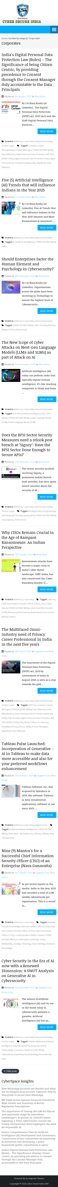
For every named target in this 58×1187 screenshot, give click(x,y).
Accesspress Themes (35, 1178)
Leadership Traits (37, 939)
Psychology (21, 329)
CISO (43, 603)
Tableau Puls (47, 833)
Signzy (10, 519)
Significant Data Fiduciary (13, 730)
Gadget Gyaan (40, 824)
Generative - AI (15, 833)
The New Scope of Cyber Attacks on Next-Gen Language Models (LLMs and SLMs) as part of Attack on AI (29, 350)
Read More (46, 131)
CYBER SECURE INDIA (43, 149)
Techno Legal (8, 145)
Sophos (12, 616)
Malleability (7, 943)
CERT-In (51, 599)
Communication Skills (25, 935)
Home (4, 38)
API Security (17, 515)
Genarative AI (45, 1054)
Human (51, 325)
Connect (40, 935)
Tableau (37, 833)
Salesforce (27, 833)
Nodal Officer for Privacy (36, 722)
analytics (13, 829)
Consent (31, 145)
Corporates (28, 141)
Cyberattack (7, 1054)
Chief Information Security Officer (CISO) (21, 603)
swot (4, 1058)
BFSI (32, 515)
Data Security (14, 718)
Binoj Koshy (40, 96)
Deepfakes (18, 1054)
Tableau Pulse (8, 837)
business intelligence (27, 829)
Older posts (11, 1071)
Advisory (18, 141)
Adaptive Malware (36, 1041)
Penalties (6, 726)
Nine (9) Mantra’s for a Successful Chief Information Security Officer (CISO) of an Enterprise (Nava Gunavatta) (28, 858)
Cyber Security (40, 325)
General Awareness (43, 141)
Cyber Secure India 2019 (37, 1183)
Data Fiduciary (8, 154)
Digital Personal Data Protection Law (31, 158)
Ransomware (23, 612)
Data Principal (21, 713)
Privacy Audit (25, 726)
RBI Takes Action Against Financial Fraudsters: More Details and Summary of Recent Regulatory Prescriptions (28, 1103)
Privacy (14, 726)
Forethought (22, 939)
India (33, 162)
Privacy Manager (40, 726)
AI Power (16, 413)
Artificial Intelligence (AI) (33, 413)
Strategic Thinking (22, 943)
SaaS (4, 519)
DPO (21, 722)
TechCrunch (20, 519)
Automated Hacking (26, 1045)
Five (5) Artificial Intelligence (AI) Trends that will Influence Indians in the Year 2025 (28, 184)
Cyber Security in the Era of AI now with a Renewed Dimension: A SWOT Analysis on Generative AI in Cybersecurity (28, 970)
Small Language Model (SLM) (21, 422)
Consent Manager (23, 149)
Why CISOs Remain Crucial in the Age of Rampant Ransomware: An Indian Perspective (28, 540)
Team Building (38, 943)
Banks (26, 515)
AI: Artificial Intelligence (23, 241)
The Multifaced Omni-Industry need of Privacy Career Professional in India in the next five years (27, 637)
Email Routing (31, 1054)
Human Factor (8, 329)
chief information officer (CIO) (35, 926)
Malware (12, 612)
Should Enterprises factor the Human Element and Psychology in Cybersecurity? (28, 263)
